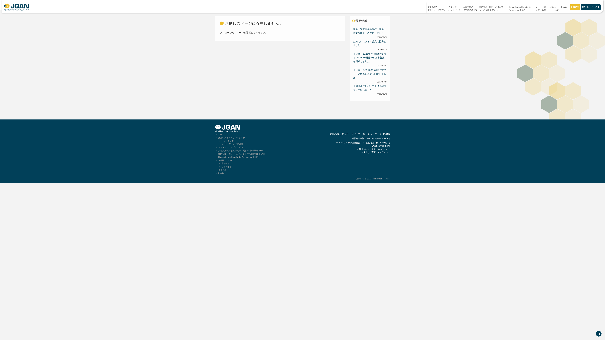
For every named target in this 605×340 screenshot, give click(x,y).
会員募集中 (545, 8)
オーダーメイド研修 (234, 144)
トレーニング (536, 8)
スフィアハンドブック (454, 8)
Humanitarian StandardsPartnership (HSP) (519, 8)
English (564, 7)
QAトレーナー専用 (590, 7)
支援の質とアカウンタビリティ (437, 8)
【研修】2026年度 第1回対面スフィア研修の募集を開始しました (369, 73)
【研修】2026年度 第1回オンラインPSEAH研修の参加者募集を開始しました (369, 57)
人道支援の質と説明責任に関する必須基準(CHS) (240, 150)
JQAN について (554, 8)
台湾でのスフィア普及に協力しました (369, 43)
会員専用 (575, 7)
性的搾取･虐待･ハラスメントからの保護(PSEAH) (492, 8)
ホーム (221, 134)
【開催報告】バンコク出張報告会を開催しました (369, 88)
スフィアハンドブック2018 (230, 147)
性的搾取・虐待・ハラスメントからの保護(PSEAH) (241, 154)
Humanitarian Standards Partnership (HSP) (238, 157)
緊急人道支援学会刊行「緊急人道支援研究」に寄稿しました (369, 31)
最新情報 (225, 163)
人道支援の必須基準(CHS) (470, 8)
